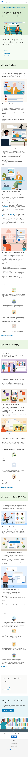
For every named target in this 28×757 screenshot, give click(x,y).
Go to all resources (8, 710)
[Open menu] (26, 2)
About (14, 740)
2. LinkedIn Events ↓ (6, 53)
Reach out (14, 736)
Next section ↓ (4, 335)
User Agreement (14, 746)
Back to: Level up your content (8, 687)
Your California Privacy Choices (14, 745)
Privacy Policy (14, 743)
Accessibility (14, 748)
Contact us (14, 730)
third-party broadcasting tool (8, 215)
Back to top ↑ (10, 335)
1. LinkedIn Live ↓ (5, 50)
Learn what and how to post (19, 7)
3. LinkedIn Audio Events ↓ (7, 55)
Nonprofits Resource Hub (7, 7)
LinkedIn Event (5, 206)
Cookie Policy (14, 742)
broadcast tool (12, 214)
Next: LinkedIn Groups (6, 689)
